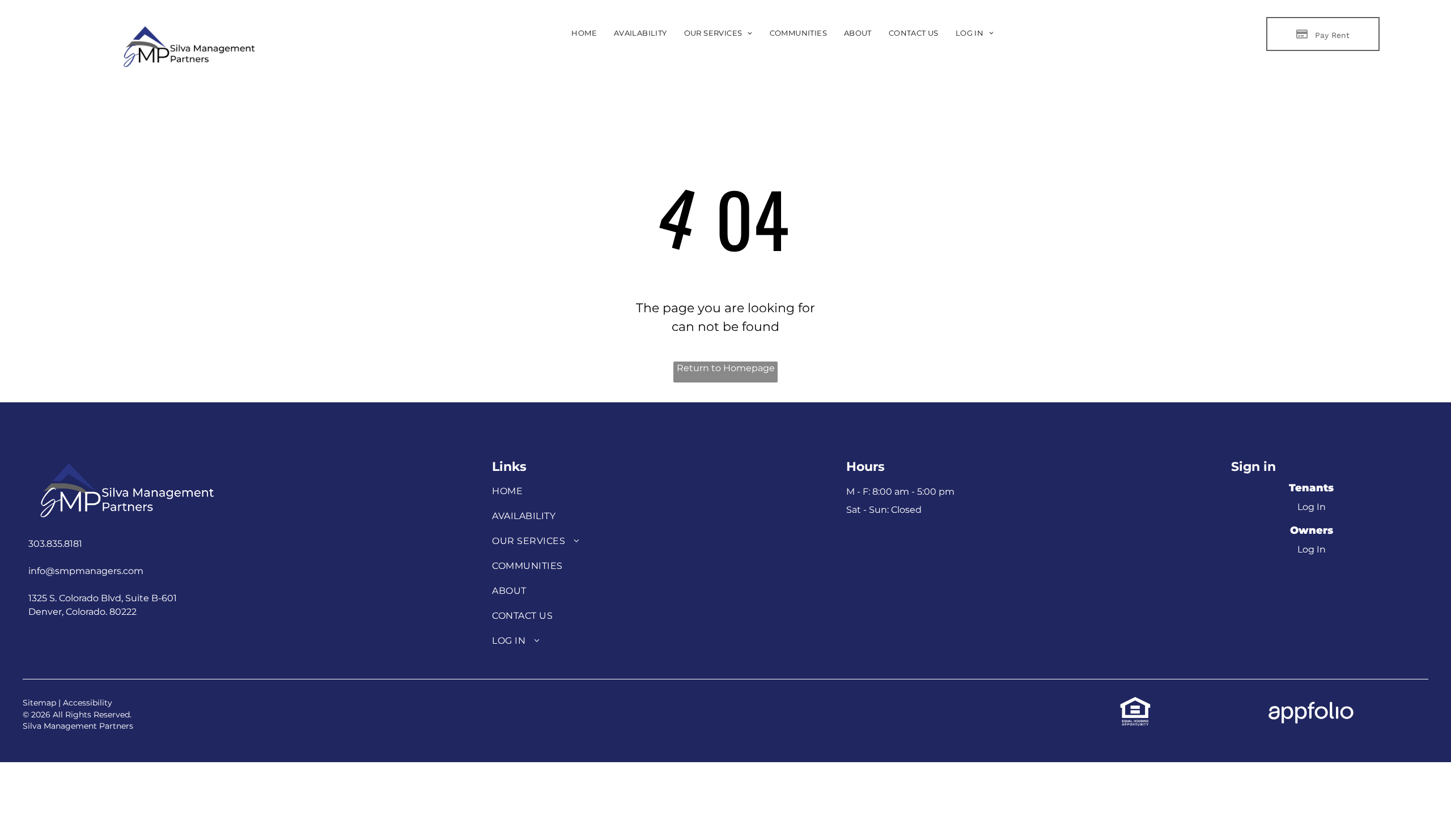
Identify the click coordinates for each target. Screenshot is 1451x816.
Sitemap (39, 703)
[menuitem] (584, 33)
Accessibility (87, 703)
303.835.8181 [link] (55, 543)
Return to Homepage (726, 368)
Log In (1311, 507)
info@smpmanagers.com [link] (85, 571)
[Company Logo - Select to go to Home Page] (187, 27)
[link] (1135, 702)
